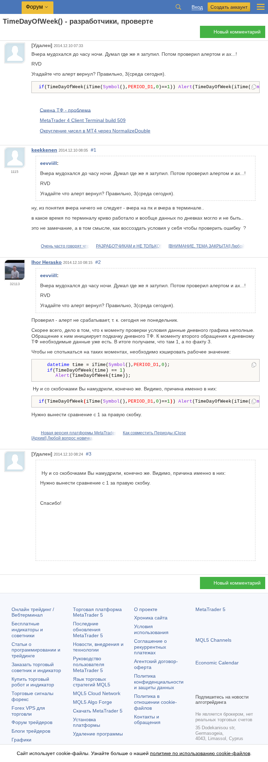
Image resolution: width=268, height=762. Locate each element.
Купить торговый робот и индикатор (33, 682)
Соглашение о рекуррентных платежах (150, 647)
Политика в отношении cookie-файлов (155, 702)
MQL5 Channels (213, 640)
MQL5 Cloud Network (96, 693)
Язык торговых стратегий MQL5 (91, 682)
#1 (93, 150)
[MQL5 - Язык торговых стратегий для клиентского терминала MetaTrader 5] (11, 7)
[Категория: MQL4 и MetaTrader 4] (13, 34)
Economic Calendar (217, 662)
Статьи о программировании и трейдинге (36, 650)
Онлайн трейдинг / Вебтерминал (33, 612)
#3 (88, 454)
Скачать (97, 711)
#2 (98, 262)
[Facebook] (199, 687)
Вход (197, 7)
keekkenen (44, 150)
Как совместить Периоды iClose (154, 432)
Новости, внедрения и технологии (98, 647)
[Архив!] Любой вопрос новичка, (62, 438)
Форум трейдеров (32, 722)
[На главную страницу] (5, 33)
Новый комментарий (237, 32)
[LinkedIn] (244, 687)
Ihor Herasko (46, 262)
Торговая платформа (97, 612)
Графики (21, 739)
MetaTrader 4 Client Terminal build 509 (83, 120)
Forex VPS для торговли (28, 711)
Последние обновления (88, 629)
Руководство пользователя (88, 664)
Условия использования (151, 629)
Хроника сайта (151, 617)
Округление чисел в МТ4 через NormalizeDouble (95, 131)
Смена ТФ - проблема (65, 110)
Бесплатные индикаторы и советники (27, 629)
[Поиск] (178, 7)
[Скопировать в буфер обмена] (254, 87)
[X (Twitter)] (222, 687)
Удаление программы (98, 734)
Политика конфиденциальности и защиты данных (159, 682)
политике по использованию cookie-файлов (200, 753)
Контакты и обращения (147, 719)
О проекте (145, 609)
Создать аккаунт (228, 7)
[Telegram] (211, 687)
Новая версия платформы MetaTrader (78, 432)
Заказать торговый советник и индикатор (36, 667)
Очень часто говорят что (65, 246)
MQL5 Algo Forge (92, 702)
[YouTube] (233, 687)
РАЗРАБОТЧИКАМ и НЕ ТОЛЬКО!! (129, 246)
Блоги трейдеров (31, 731)
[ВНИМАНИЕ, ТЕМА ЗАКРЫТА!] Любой (207, 246)
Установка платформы (86, 722)
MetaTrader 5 (210, 609)
